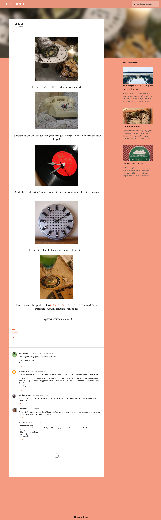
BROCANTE (15, 4)
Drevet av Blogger (82, 517)
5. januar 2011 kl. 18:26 (37, 371)
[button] (13, 31)
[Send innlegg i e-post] (13, 330)
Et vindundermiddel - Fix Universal (134, 163)
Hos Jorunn (23, 409)
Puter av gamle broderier (131, 126)
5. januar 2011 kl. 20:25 (40, 395)
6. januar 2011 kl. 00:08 (36, 409)
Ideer (15, 333)
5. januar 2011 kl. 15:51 (45, 353)
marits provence (25, 395)
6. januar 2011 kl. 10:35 (33, 422)
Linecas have (24, 371)
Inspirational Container (28, 353)
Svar (21, 366)
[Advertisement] (56, 495)
